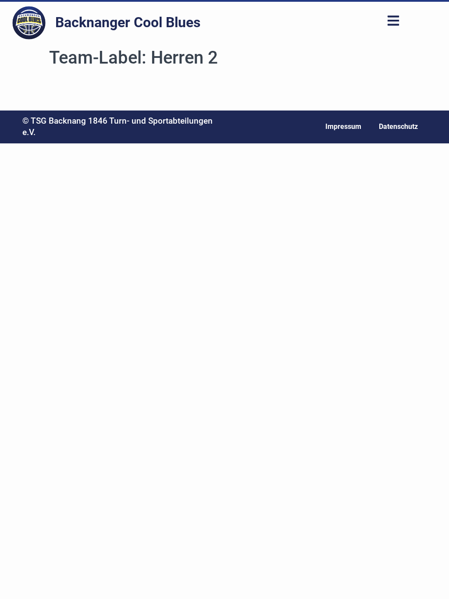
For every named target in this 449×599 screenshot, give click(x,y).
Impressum (343, 126)
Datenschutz (398, 126)
